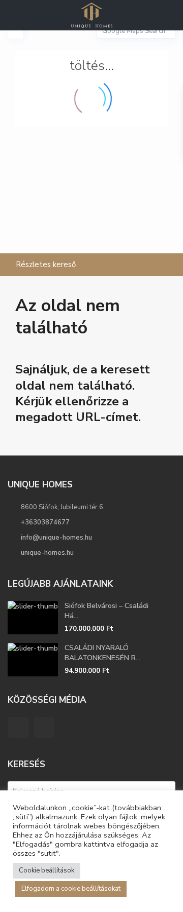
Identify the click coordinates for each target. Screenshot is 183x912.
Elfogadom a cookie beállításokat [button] (70, 888)
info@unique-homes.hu (56, 537)
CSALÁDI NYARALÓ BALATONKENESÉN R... (102, 653)
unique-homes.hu (47, 552)
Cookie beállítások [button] (46, 870)
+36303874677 (45, 522)
